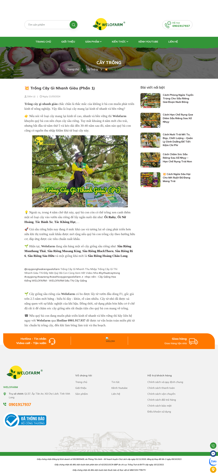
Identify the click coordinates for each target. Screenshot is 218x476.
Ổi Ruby (110, 217)
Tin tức (115, 382)
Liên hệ (173, 41)
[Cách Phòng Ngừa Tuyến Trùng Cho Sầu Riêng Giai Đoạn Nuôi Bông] (150, 100)
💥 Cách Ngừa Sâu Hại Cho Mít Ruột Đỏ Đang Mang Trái (176, 177)
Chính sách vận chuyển (161, 393)
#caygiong (30, 276)
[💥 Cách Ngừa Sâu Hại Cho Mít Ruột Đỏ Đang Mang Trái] (150, 179)
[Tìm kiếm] (73, 25)
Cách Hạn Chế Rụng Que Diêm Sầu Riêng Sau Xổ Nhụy (178, 118)
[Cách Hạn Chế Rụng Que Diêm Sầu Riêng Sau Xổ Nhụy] (150, 120)
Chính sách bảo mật (159, 405)
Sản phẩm (92, 41)
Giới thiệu (68, 41)
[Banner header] (109, 6)
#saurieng (43, 276)
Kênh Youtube (148, 41)
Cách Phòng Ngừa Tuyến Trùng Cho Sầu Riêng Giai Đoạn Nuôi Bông (178, 98)
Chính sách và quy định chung (165, 382)
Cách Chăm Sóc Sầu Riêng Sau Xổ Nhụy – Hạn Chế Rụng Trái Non (177, 158)
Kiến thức (119, 41)
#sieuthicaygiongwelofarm (65, 276)
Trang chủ (43, 41)
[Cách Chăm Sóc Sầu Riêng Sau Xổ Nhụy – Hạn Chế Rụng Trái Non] (150, 159)
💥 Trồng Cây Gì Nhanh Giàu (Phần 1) (59, 88)
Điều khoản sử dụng (159, 411)
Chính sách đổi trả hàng (161, 399)
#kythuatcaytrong (109, 272)
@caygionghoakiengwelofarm (42, 269)
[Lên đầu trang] (213, 437)
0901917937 (181, 26)
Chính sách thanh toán (161, 387)
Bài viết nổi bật (152, 87)
